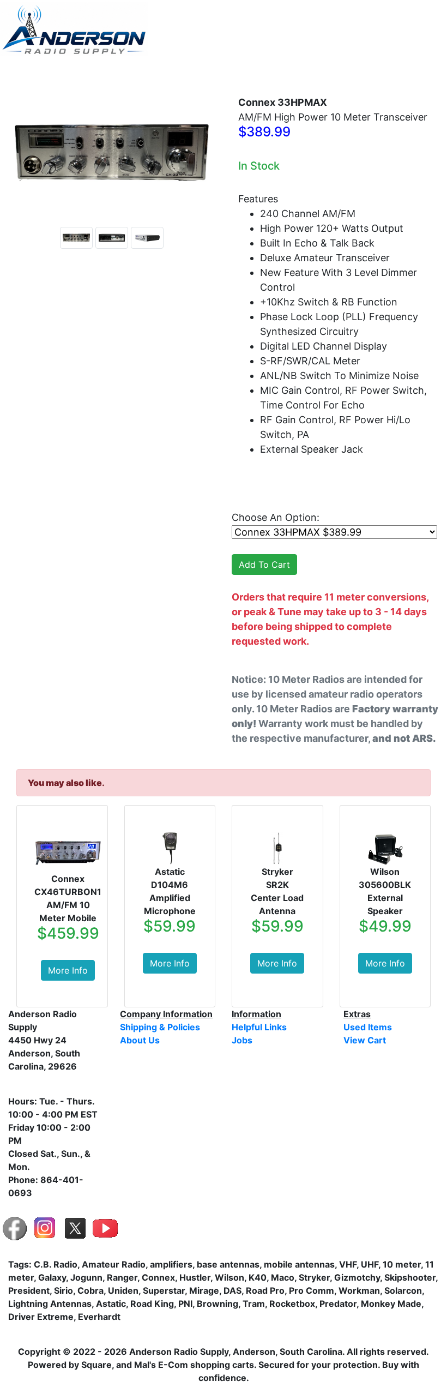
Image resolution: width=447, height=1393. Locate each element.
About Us (140, 1040)
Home (81, 73)
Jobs (242, 1040)
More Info (68, 970)
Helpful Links (259, 1027)
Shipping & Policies (160, 1027)
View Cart (413, 73)
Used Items (360, 73)
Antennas (122, 73)
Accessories (230, 73)
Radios (174, 73)
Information (297, 73)
